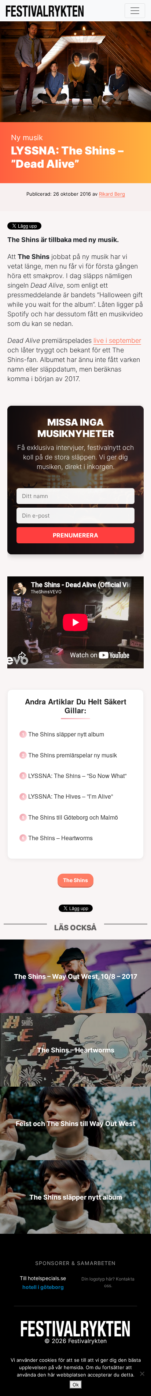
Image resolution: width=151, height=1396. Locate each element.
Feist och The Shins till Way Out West (75, 1123)
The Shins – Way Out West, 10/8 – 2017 (75, 976)
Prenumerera (75, 535)
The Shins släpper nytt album (66, 734)
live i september (117, 340)
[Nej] (142, 1373)
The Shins (75, 880)
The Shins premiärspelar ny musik (72, 755)
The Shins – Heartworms (60, 838)
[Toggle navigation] (135, 10)
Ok (76, 1385)
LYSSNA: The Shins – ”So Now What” (77, 776)
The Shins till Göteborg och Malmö (73, 817)
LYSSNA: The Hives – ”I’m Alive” (70, 796)
